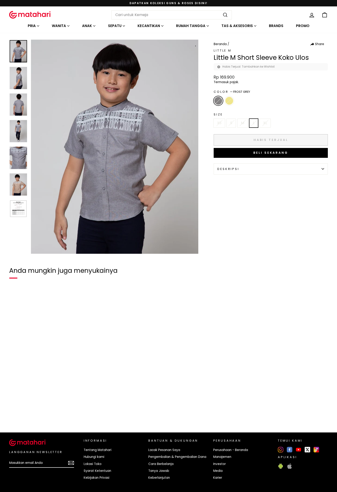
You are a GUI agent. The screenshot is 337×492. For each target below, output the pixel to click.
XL (265, 123)
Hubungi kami (94, 457)
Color (232, 92)
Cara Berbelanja (161, 464)
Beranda (220, 44)
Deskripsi (228, 169)
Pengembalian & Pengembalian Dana (177, 457)
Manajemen (222, 457)
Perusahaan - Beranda (230, 450)
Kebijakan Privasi (96, 478)
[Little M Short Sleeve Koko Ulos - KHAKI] (24, 413)
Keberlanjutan (159, 478)
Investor (219, 464)
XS (219, 123)
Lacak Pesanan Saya (164, 450)
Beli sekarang (270, 152)
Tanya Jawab (158, 471)
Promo (302, 25)
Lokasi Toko (93, 464)
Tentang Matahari (97, 450)
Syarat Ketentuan (97, 471)
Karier (217, 478)
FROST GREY (218, 100)
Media (218, 471)
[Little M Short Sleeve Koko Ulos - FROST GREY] (15, 413)
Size (218, 114)
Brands (276, 25)
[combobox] (171, 14)
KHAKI (229, 100)
